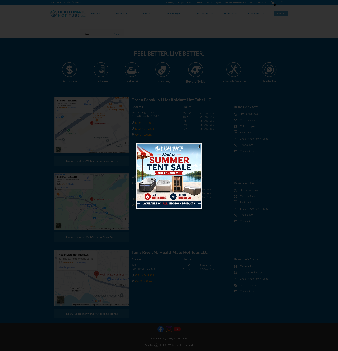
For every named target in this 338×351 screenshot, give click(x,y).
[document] (169, 175)
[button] (197, 146)
